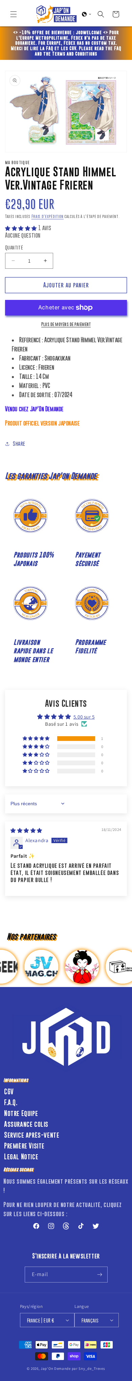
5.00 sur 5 (84, 717)
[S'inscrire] (99, 1275)
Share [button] (19, 443)
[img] (26, 830)
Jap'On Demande (56, 1368)
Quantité (14, 247)
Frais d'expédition (47, 216)
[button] (13, 14)
